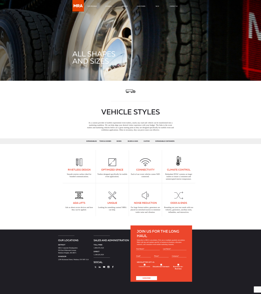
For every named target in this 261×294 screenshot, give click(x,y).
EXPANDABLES (91, 141)
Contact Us (174, 6)
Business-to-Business (178, 267)
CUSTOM (147, 141)
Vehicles (125, 6)
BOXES (119, 141)
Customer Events (144, 266)
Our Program (92, 6)
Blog (157, 6)
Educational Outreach (161, 266)
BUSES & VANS (133, 141)
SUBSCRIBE (147, 278)
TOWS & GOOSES (105, 141)
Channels (108, 6)
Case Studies (141, 6)
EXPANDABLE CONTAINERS (164, 141)
